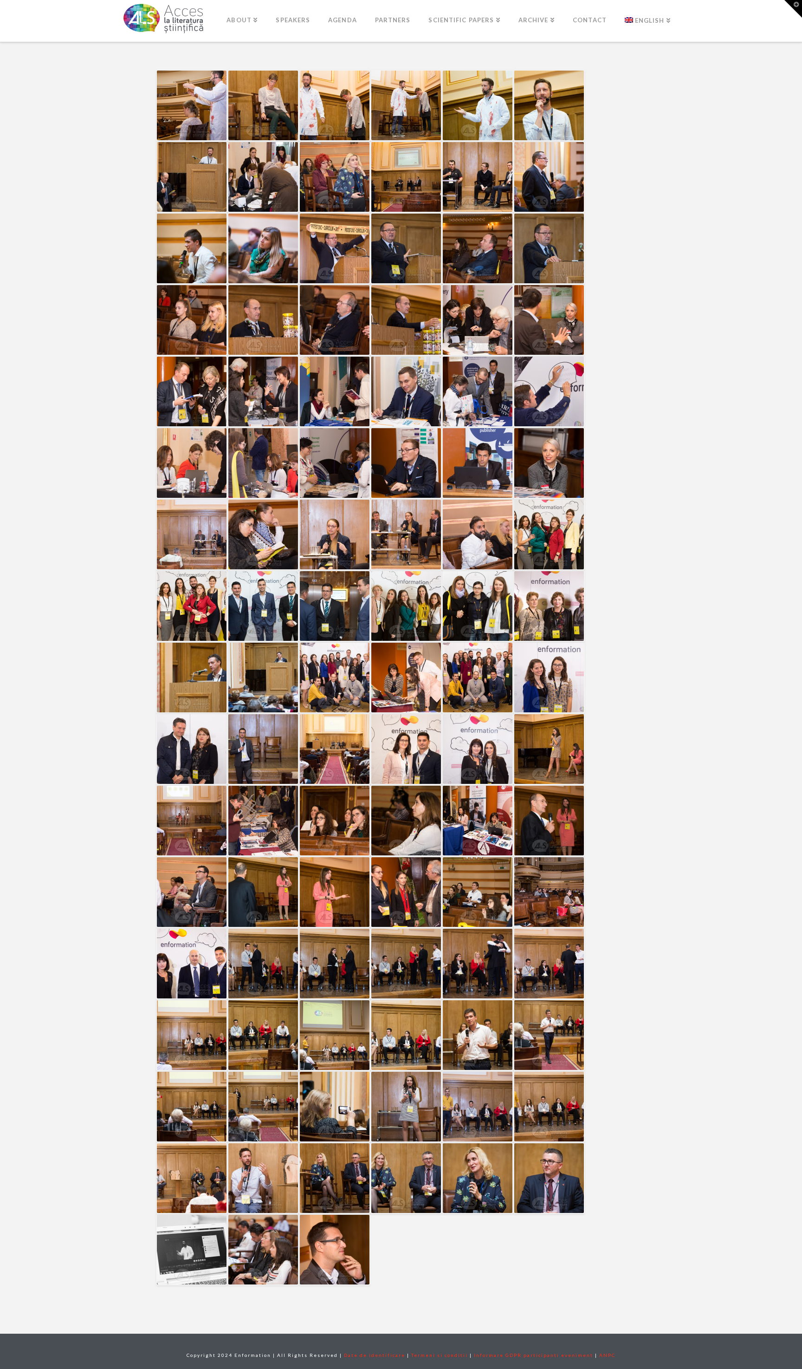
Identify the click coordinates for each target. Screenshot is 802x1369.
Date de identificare (374, 1355)
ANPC (607, 1355)
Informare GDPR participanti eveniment (533, 1355)
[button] (793, 9)
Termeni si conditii (439, 1355)
